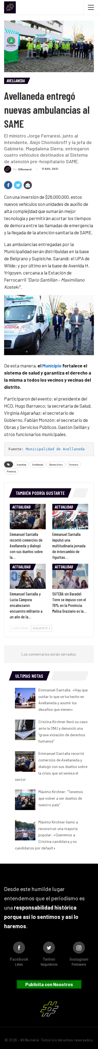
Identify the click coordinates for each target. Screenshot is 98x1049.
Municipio (52, 365)
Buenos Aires (56, 464)
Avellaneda (16, 80)
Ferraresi (73, 464)
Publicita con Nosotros (49, 984)
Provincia (11, 471)
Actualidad (21, 506)
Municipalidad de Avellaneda (55, 449)
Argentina (21, 464)
